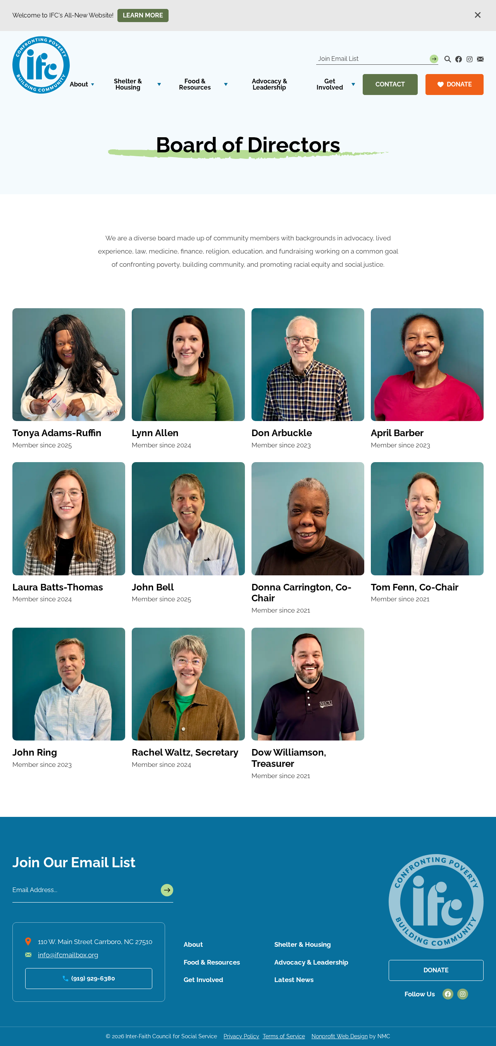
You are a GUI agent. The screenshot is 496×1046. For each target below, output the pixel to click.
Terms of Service (284, 1036)
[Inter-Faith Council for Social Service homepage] (41, 65)
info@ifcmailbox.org (68, 955)
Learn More (143, 15)
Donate (436, 970)
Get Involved (203, 980)
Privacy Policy (241, 1036)
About (193, 944)
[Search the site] (447, 59)
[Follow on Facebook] (458, 59)
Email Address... (34, 890)
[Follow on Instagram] (469, 59)
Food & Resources (212, 962)
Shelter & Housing (302, 944)
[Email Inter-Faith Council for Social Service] (480, 59)
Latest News (293, 980)
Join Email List (338, 58)
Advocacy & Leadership (311, 962)
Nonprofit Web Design (340, 1036)
